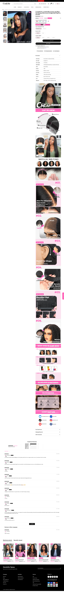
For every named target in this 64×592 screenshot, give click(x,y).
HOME (15, 7)
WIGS (32, 7)
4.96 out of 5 (15, 445)
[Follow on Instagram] (51, 577)
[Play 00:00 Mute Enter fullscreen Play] (19, 27)
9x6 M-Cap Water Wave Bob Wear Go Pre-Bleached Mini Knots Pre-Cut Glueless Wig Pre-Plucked (43, 560)
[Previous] (3, 550)
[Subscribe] (59, 568)
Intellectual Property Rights (37, 584)
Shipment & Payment (36, 579)
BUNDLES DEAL (38, 7)
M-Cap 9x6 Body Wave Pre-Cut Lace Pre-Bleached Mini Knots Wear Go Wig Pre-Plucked (31, 560)
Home (3, 9)
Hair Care (4, 582)
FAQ (33, 576)
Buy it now (48, 43)
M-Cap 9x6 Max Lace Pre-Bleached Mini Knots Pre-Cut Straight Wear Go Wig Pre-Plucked (8, 560)
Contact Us (5, 584)
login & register (43, 3)
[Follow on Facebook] (48, 577)
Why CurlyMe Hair (6, 579)
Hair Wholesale (20, 579)
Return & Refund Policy (36, 581)
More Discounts (63, 296)
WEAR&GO (20, 7)
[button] (58, 4)
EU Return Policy (35, 585)
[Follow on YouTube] (55, 577)
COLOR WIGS (26, 7)
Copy (44, 24)
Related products (7, 540)
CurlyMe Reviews (5, 581)
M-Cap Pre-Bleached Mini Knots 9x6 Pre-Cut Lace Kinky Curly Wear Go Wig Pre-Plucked (19, 560)
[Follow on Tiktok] (57, 577)
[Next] (61, 550)
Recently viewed (18, 540)
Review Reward (20, 576)
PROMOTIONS (46, 7)
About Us (4, 576)
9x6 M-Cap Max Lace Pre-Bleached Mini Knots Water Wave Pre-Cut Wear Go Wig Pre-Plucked (55, 560)
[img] (7, 453)
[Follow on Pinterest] (53, 577)
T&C (33, 582)
